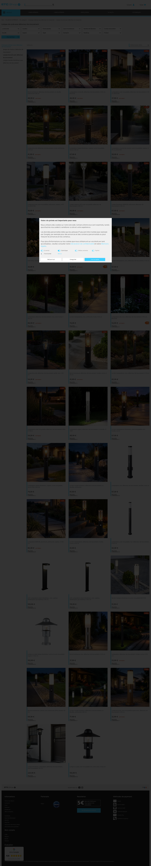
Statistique (64, 251)
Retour (60, 254)
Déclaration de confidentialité (82, 243)
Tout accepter (95, 259)
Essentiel (46, 251)
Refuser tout (51, 259)
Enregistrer (73, 259)
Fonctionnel (47, 254)
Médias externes (83, 251)
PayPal (97, 251)
